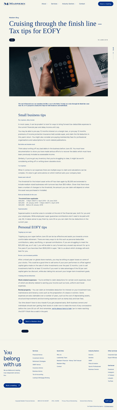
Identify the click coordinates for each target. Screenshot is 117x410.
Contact (82, 4)
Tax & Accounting (38, 374)
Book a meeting (105, 4)
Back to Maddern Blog (33, 321)
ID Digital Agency (108, 406)
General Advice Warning (86, 401)
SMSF (90, 360)
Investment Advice (38, 358)
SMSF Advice (37, 364)
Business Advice (37, 371)
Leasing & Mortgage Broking (41, 378)
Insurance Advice (38, 368)
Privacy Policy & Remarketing (69, 401)
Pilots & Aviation (93, 363)
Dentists (91, 357)
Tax (12, 40)
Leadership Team (62, 357)
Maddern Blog (14, 17)
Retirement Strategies (39, 361)
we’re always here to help (62, 308)
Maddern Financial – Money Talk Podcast (69, 360)
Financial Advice (37, 354)
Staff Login (108, 401)
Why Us (59, 354)
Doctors (91, 354)
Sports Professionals (95, 366)
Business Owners (94, 369)
